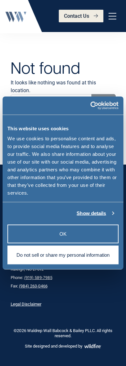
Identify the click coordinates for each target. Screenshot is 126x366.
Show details (91, 213)
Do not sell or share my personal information (63, 255)
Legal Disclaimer (26, 304)
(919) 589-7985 (38, 277)
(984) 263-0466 (33, 286)
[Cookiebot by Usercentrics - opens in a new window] (91, 106)
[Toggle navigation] (111, 16)
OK (63, 233)
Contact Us (76, 15)
